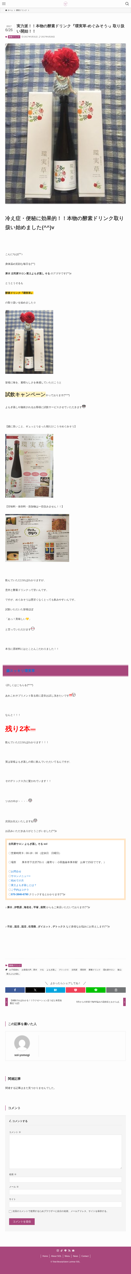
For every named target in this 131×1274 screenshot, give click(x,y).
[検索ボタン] (127, 4)
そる (42, 970)
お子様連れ (14, 970)
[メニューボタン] (4, 4)
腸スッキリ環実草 (20, 671)
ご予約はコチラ (20, 889)
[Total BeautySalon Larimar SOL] (65, 4)
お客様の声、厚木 (29, 970)
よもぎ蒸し (51, 970)
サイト (12, 1199)
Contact (85, 1256)
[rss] (69, 1250)
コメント (15, 1132)
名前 (12, 1174)
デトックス (64, 970)
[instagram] (57, 1250)
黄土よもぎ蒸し (13, 974)
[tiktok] (61, 1250)
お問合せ (16, 871)
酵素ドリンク (14, 37)
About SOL (56, 1256)
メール (14, 1186)
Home (45, 1256)
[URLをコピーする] (116, 990)
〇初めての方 (16, 880)
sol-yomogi (22, 1055)
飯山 (119, 970)
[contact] (73, 1250)
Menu (67, 1256)
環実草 (83, 970)
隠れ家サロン (109, 970)
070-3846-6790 (19, 894)
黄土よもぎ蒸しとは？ (24, 885)
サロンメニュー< (20, 876)
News (75, 1256)
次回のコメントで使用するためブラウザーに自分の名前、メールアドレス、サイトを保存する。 (60, 1211)
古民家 (74, 970)
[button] (15, 990)
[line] (65, 1250)
